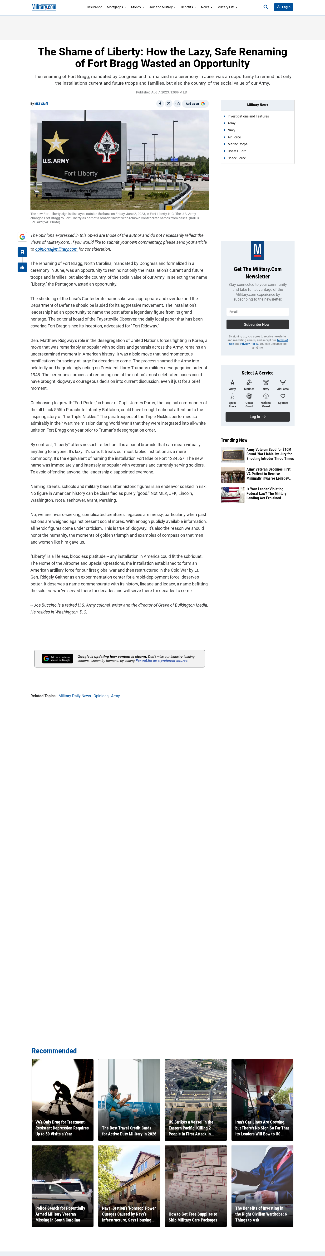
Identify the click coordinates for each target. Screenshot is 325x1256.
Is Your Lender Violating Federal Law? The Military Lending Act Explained (266, 493)
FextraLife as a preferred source (161, 660)
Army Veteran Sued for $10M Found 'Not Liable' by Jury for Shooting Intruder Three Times (270, 454)
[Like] (22, 267)
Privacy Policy (249, 344)
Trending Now (234, 440)
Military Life (226, 7)
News (205, 7)
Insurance (94, 7)
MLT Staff (41, 104)
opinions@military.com (56, 249)
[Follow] (22, 252)
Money (136, 7)
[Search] (265, 7)
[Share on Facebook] (160, 103)
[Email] (177, 103)
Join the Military (161, 7)
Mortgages (115, 7)
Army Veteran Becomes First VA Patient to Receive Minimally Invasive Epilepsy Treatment (268, 474)
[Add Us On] (22, 237)
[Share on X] (168, 103)
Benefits (187, 7)
